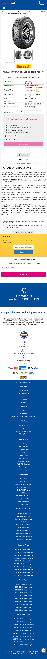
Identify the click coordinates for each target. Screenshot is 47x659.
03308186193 (28, 299)
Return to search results (11, 12)
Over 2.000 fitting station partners (23, 353)
